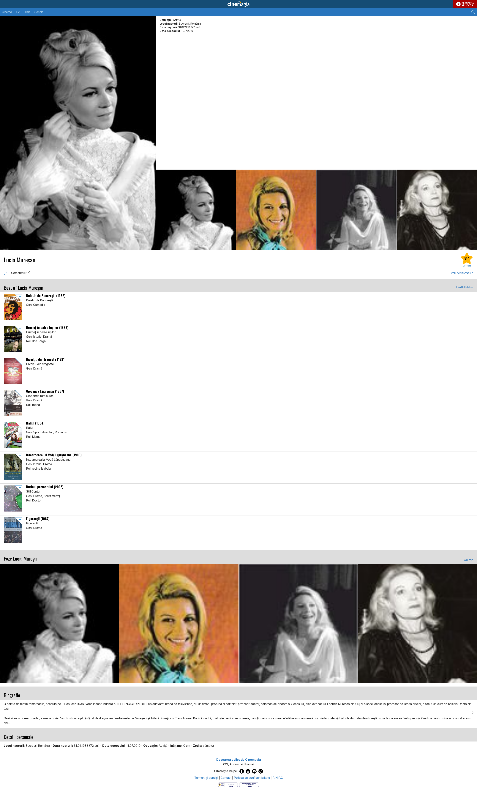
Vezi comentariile (462, 273)
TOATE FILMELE (464, 287)
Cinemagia (238, 4)
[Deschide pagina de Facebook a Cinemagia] (241, 771)
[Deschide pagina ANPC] (228, 784)
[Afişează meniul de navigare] (465, 12)
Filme (27, 12)
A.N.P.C (277, 778)
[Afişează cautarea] (473, 12)
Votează (467, 265)
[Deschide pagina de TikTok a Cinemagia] (260, 771)
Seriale (38, 12)
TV (18, 12)
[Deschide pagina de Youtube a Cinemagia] (254, 771)
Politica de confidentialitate (252, 778)
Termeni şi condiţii (206, 778)
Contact (226, 778)
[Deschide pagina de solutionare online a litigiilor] (249, 784)
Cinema (7, 12)
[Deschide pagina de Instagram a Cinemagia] (248, 771)
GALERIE (468, 560)
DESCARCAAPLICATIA (468, 4)
